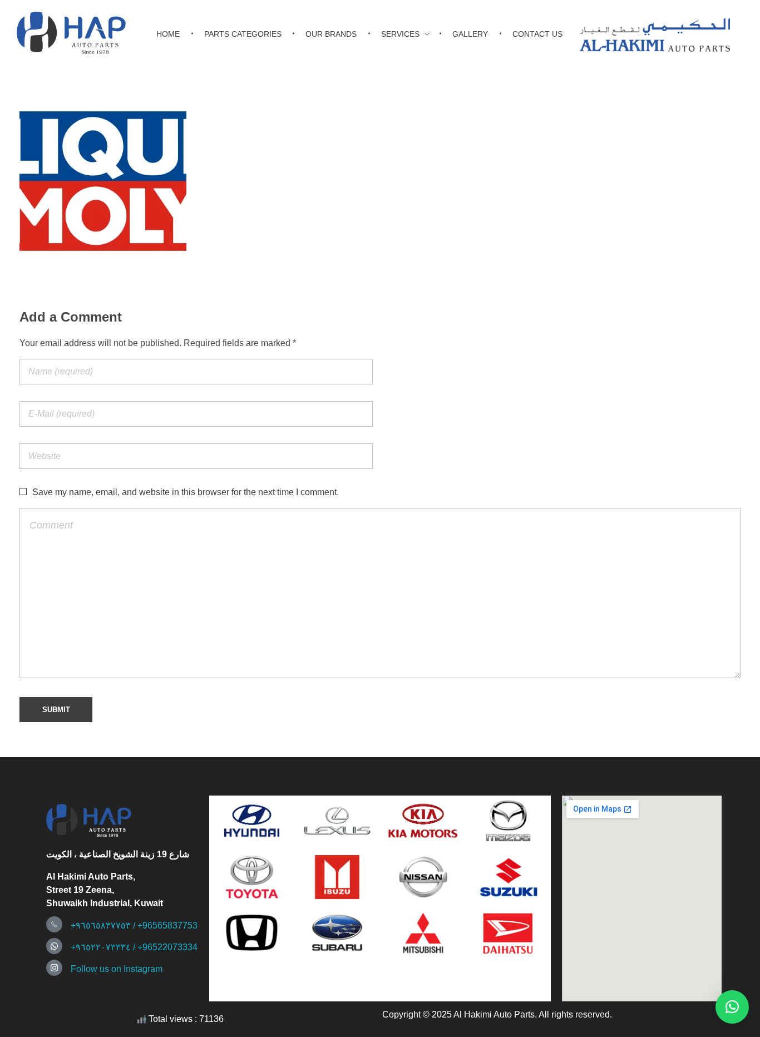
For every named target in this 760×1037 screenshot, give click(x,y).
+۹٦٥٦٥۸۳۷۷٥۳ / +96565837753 (134, 925)
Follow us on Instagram (116, 969)
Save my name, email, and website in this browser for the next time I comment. (185, 492)
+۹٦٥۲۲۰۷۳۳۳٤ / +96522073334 (134, 947)
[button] (732, 1007)
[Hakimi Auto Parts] (81, 33)
